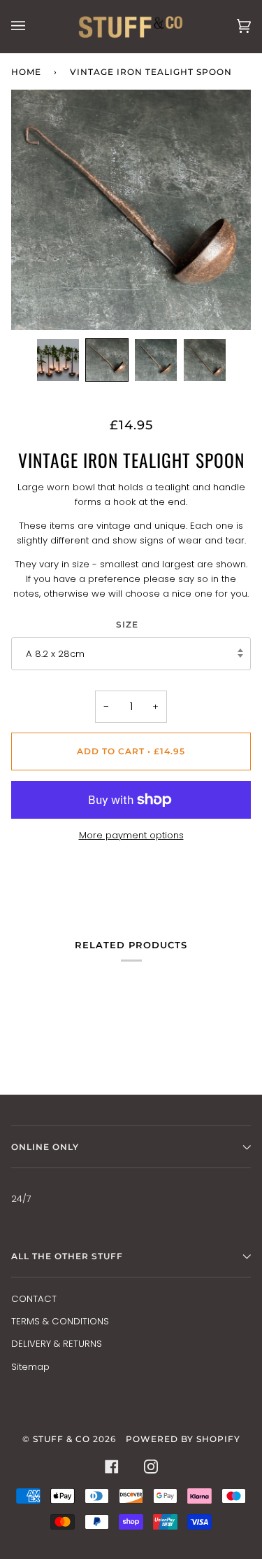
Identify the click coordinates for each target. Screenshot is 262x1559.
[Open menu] (32, 26)
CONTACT (34, 1298)
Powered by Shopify (183, 1439)
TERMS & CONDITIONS (60, 1321)
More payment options (131, 835)
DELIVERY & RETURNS (56, 1343)
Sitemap (30, 1366)
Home (26, 72)
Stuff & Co (61, 1439)
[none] (58, 360)
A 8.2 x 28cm (55, 653)
